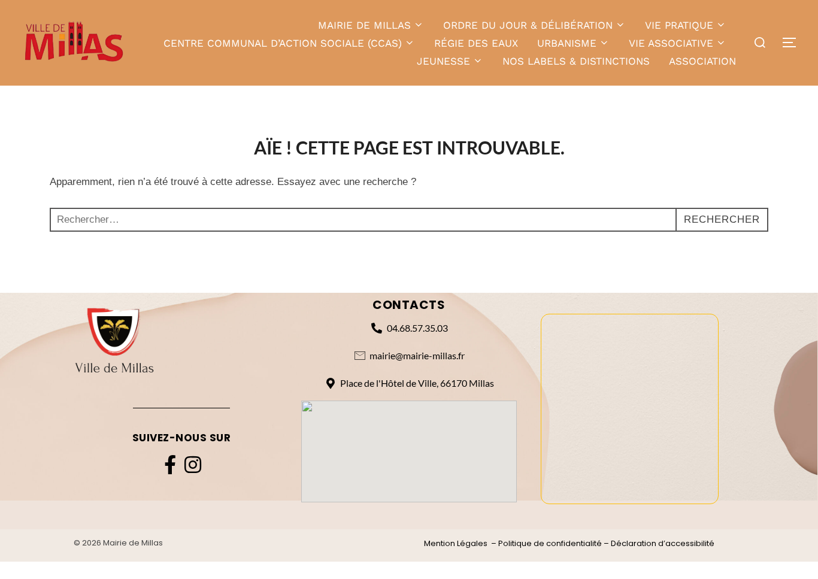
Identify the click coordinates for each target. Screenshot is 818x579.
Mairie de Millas (364, 25)
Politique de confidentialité (550, 543)
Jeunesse (443, 61)
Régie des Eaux (476, 43)
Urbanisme (566, 43)
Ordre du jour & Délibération (528, 25)
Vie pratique (679, 25)
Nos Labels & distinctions (576, 61)
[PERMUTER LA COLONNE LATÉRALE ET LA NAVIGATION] (793, 42)
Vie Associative (671, 43)
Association (702, 61)
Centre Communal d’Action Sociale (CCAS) (282, 43)
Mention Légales (455, 543)
